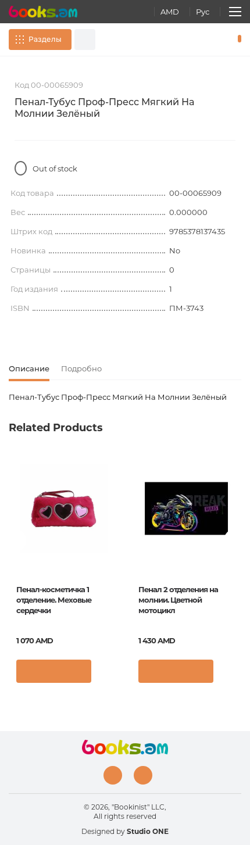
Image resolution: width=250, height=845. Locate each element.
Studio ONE (148, 831)
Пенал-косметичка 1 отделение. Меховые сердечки (53, 600)
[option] (64, 572)
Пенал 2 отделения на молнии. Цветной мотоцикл (178, 600)
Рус (202, 11)
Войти (203, 39)
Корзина (237, 39)
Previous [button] (14, 540)
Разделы (45, 39)
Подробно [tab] (81, 368)
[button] (107, 674)
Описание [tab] (29, 368)
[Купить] (53, 671)
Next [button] (235, 540)
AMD (169, 11)
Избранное (220, 39)
